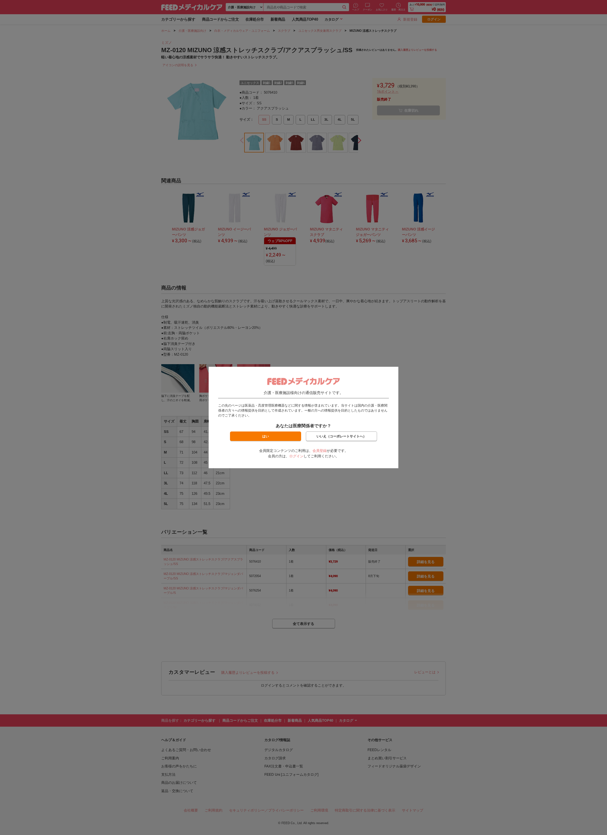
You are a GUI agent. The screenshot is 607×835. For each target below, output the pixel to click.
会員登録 (320, 451)
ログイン (296, 456)
